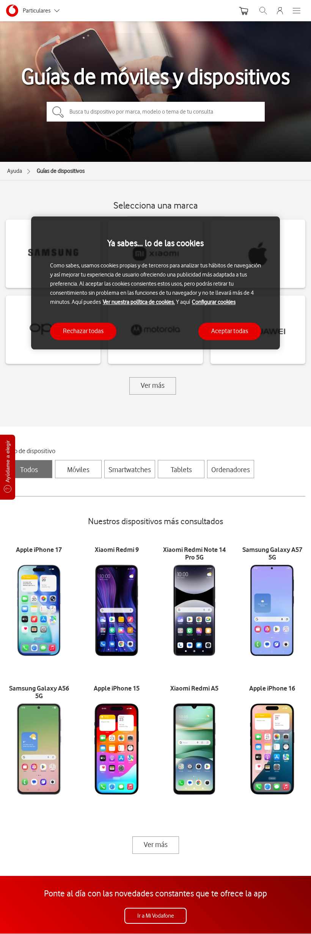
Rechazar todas (83, 331)
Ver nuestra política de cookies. (139, 302)
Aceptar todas (229, 331)
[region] (155, 282)
